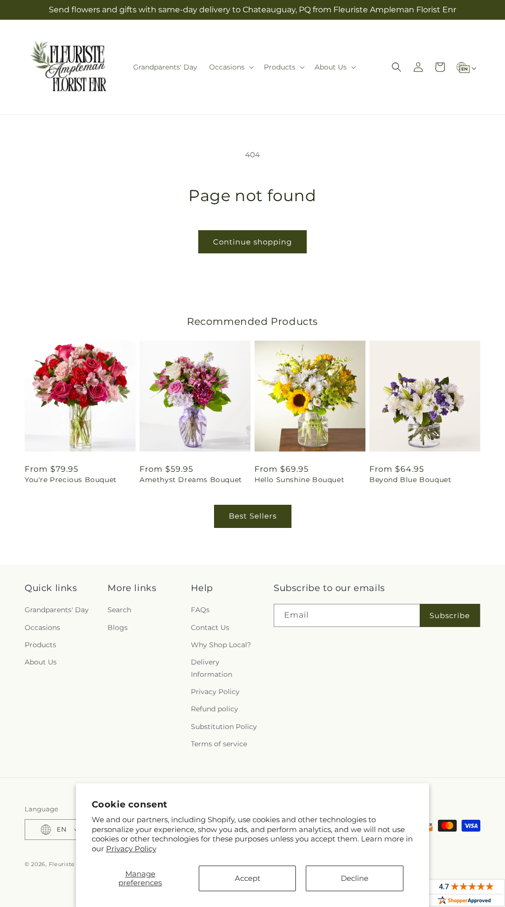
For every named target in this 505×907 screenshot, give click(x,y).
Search (119, 609)
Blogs (118, 627)
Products (40, 644)
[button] (230, 67)
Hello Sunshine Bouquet (299, 479)
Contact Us (210, 627)
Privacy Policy (131, 848)
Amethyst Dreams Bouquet (191, 479)
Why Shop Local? (221, 644)
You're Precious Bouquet (71, 479)
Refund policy (214, 708)
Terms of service (219, 743)
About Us (41, 662)
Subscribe (450, 615)
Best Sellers (253, 516)
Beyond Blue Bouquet (410, 479)
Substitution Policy (224, 726)
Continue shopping (252, 241)
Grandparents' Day (57, 609)
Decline (354, 878)
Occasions (42, 627)
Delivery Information (211, 668)
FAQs (200, 609)
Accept (247, 878)
